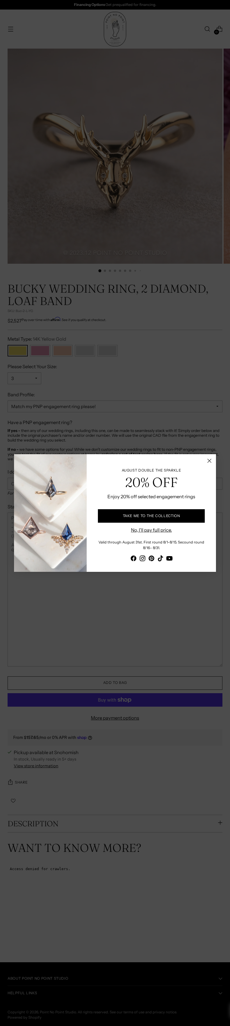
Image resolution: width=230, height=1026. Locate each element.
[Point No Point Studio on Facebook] (133, 559)
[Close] (209, 460)
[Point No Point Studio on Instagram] (142, 559)
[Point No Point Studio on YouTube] (169, 559)
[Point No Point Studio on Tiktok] (160, 559)
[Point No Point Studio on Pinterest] (151, 559)
